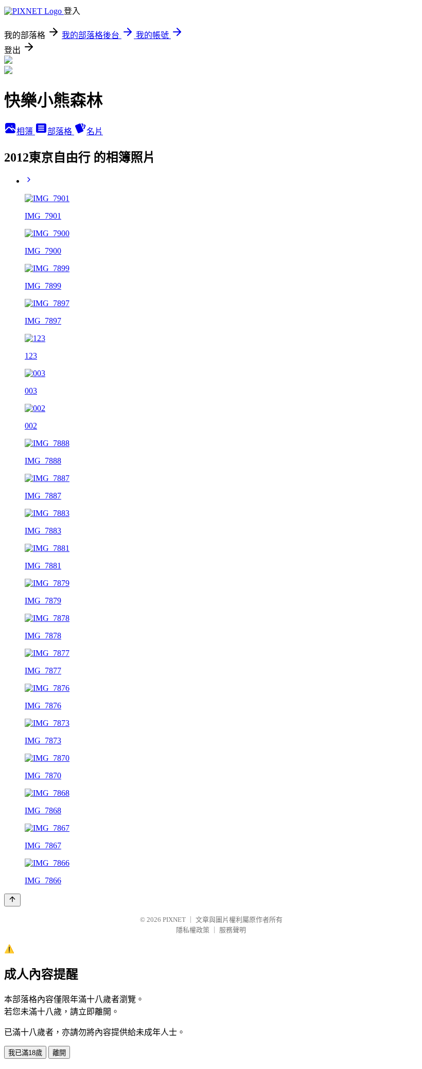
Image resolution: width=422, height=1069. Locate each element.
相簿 (25, 131)
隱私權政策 (192, 930)
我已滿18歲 (25, 1053)
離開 (59, 1053)
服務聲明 (232, 930)
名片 (94, 131)
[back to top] (12, 900)
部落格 (60, 131)
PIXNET (174, 919)
